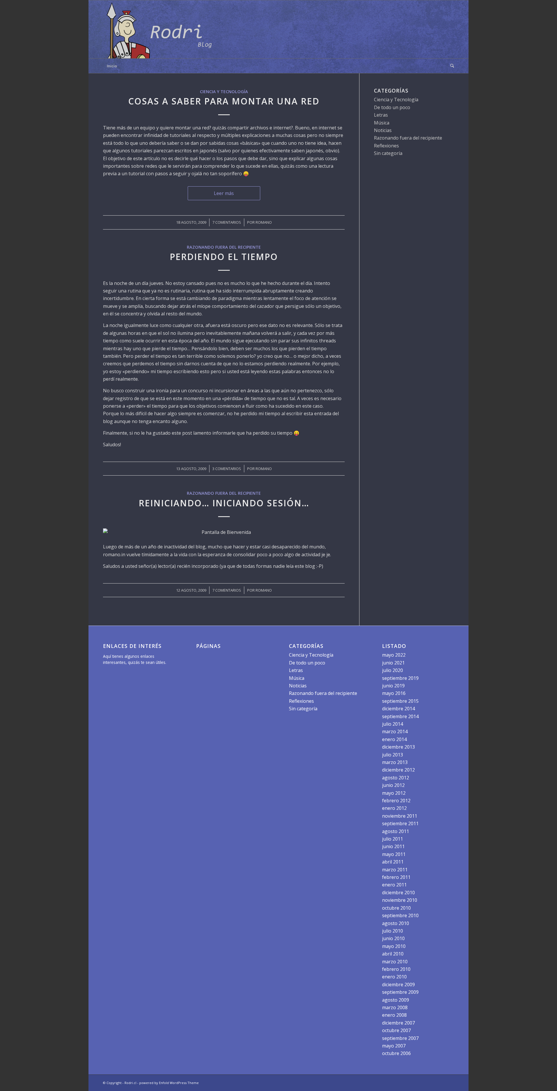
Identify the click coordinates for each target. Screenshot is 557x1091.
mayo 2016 (394, 693)
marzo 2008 (395, 1007)
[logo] (161, 29)
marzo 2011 (395, 869)
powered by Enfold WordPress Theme (169, 1083)
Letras (381, 115)
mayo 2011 (394, 854)
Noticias (383, 130)
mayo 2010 (394, 946)
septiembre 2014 (400, 716)
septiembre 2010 (400, 915)
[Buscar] (450, 66)
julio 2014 (392, 724)
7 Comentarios (226, 222)
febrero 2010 (396, 969)
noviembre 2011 (399, 816)
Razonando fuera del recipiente (224, 247)
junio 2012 (393, 785)
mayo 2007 (394, 1046)
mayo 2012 (394, 793)
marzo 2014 (395, 731)
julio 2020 (392, 670)
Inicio (112, 65)
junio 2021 (393, 663)
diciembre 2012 (398, 770)
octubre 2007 (396, 1030)
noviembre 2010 (399, 900)
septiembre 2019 (400, 678)
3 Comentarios (226, 468)
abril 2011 (393, 862)
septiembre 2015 (400, 701)
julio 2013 (392, 755)
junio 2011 (393, 846)
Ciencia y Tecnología (224, 91)
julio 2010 (392, 931)
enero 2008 (394, 1015)
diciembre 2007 (398, 1023)
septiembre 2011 (400, 823)
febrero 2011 (396, 877)
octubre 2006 (396, 1053)
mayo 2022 (394, 655)
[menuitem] (450, 66)
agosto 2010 (395, 923)
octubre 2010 (396, 908)
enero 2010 (394, 976)
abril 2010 (393, 954)
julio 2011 (392, 839)
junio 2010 (393, 938)
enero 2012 (394, 808)
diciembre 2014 (398, 708)
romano (264, 222)
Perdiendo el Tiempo (224, 257)
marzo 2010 (395, 961)
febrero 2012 (396, 800)
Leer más (224, 193)
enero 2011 (394, 885)
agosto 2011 (395, 831)
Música (381, 123)
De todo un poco (392, 107)
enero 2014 (394, 739)
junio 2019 (393, 685)
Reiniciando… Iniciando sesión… (224, 503)
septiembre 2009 (400, 992)
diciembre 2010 (398, 892)
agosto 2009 (395, 1000)
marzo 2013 (395, 762)
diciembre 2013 (398, 747)
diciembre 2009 (398, 984)
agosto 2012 (395, 777)
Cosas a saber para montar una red (223, 101)
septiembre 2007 (400, 1038)
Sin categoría (388, 153)
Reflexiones (386, 145)
